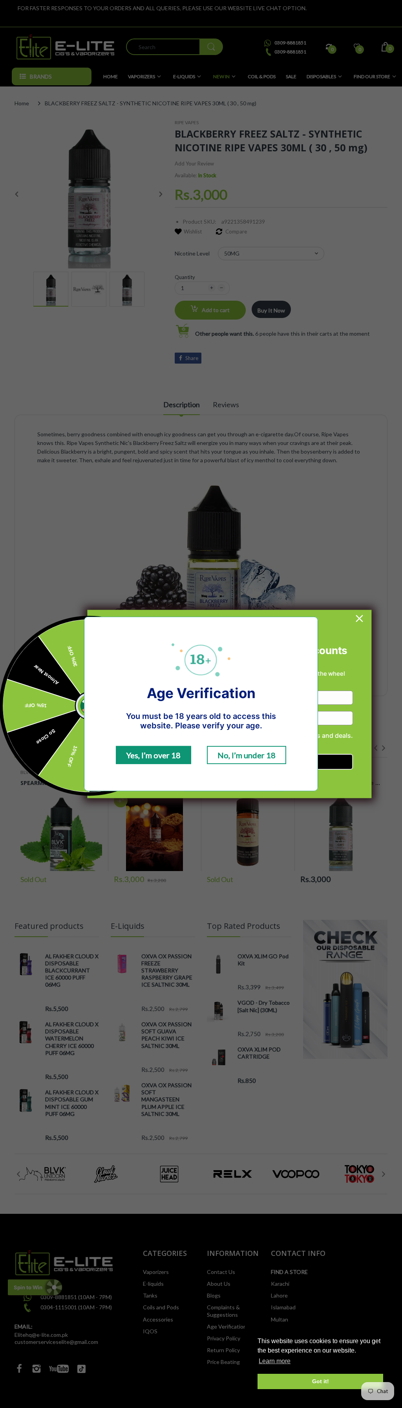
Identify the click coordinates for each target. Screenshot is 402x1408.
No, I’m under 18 (246, 755)
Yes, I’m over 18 (153, 755)
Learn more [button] (275, 1361)
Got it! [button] (320, 1381)
